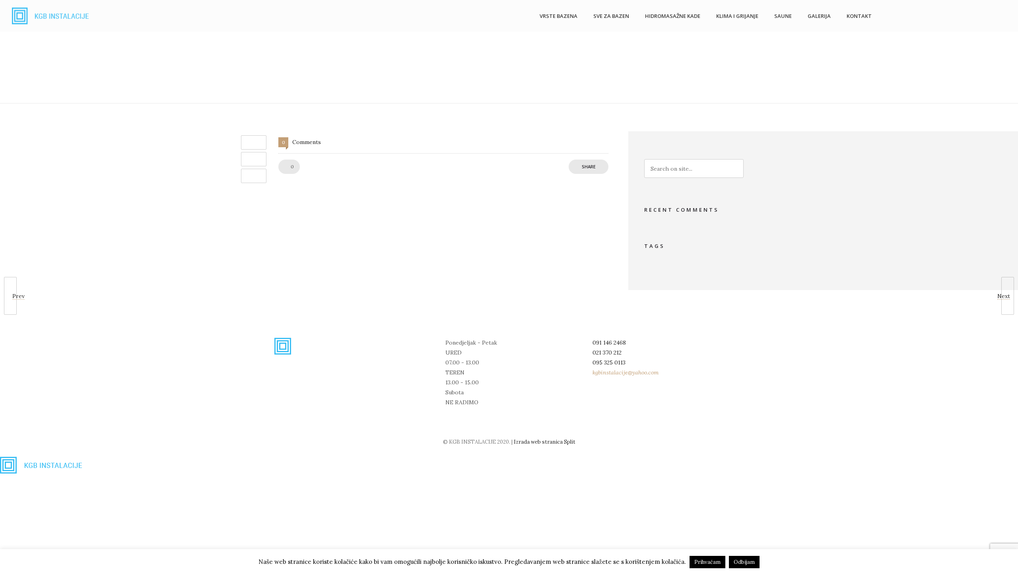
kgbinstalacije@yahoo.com (626, 372)
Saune (783, 15)
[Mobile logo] (43, 471)
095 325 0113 (609, 362)
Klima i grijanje (737, 15)
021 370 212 (607, 352)
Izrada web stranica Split (544, 442)
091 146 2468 (609, 342)
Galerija (819, 15)
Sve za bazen (611, 15)
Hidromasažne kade (672, 15)
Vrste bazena (558, 15)
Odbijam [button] (744, 562)
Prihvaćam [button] (707, 562)
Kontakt (859, 15)
